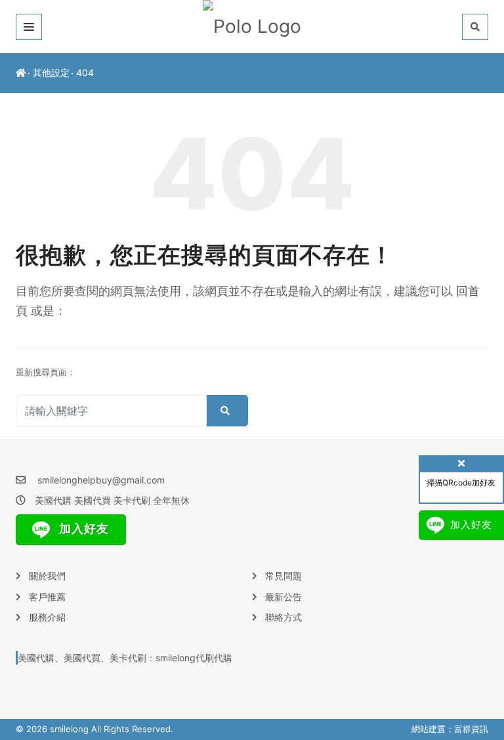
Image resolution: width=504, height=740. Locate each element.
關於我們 (47, 575)
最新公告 (283, 596)
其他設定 (51, 72)
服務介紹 (47, 617)
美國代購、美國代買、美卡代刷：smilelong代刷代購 (125, 657)
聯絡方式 (283, 617)
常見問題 (283, 575)
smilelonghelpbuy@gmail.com (101, 479)
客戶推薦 (47, 596)
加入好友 (82, 528)
